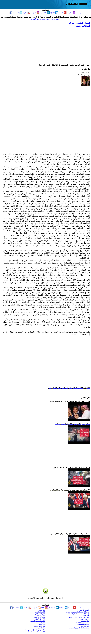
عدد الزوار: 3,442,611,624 (80, 622)
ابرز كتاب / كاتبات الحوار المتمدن (78, 617)
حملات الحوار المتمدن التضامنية (79, 628)
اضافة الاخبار (85, 626)
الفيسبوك (15, 12)
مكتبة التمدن (85, 621)
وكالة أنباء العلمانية (39, 617)
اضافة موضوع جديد (83, 624)
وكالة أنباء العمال (40, 619)
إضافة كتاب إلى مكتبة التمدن (36, 631)
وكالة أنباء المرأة (40, 612)
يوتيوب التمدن (84, 619)
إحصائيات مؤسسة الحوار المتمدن (78, 614)
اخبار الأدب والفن (40, 614)
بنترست (69, 12)
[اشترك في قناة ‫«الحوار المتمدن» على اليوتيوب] (45, 19)
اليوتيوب (33, 12)
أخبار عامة (42, 610)
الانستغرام (42, 12)
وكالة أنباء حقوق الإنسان (38, 621)
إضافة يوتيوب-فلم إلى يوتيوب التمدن (33, 630)
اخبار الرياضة (41, 622)
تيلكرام (60, 12)
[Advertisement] (46, 42)
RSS (42, 607)
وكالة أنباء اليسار (40, 615)
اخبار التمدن (41, 628)
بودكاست (78, 12)
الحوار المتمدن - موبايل (79, 23)
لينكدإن (52, 12)
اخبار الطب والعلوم (39, 626)
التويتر (24, 12)
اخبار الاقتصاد (41, 624)
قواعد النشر (85, 615)
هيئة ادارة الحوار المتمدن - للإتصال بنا (77, 612)
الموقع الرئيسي (82, 25)
